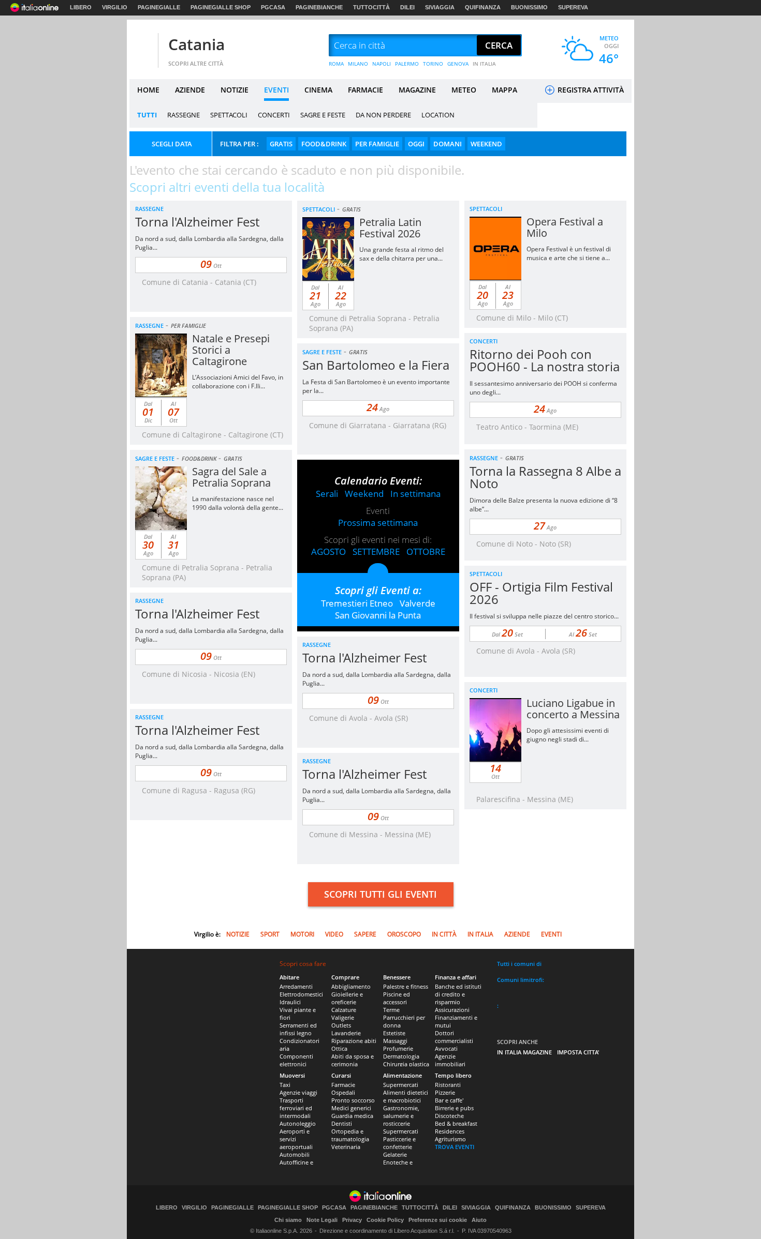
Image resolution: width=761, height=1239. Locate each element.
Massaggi (395, 1041)
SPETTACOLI (228, 114)
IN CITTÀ (444, 934)
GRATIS (281, 143)
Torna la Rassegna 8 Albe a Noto (545, 477)
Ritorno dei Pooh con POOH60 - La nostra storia (545, 360)
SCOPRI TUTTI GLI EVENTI (380, 894)
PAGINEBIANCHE (319, 7)
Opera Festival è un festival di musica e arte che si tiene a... (568, 253)
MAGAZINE (417, 90)
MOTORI (302, 934)
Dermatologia (401, 1056)
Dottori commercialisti (454, 1037)
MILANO (358, 63)
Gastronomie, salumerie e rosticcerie (401, 1115)
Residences (449, 1131)
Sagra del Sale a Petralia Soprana (231, 477)
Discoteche (449, 1116)
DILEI (407, 7)
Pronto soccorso (353, 1100)
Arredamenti (296, 986)
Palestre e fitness (405, 986)
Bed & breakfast (456, 1123)
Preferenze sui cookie (437, 1220)
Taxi (285, 1085)
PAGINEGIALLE (159, 7)
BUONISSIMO (529, 7)
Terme (391, 1010)
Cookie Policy (385, 1220)
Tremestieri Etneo (357, 603)
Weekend (364, 494)
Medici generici (351, 1108)
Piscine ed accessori (396, 998)
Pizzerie (445, 1092)
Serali (327, 494)
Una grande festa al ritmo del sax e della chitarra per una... (401, 254)
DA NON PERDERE (383, 114)
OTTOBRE (425, 551)
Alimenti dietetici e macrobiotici (405, 1096)
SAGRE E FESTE (322, 114)
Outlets (341, 1025)
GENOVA (458, 63)
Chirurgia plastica (406, 1064)
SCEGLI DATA (172, 143)
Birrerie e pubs (454, 1108)
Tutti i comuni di (519, 964)
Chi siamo (288, 1220)
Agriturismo (450, 1139)
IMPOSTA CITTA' (578, 1052)
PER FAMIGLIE (377, 143)
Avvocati (446, 1048)
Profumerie (398, 1048)
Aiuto (479, 1220)
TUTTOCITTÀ (371, 7)
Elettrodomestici (301, 994)
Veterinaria (345, 1147)
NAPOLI (381, 63)
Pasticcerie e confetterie (399, 1143)
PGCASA (273, 7)
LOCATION (438, 114)
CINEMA (318, 90)
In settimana (415, 494)
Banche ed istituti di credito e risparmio (458, 994)
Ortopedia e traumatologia (350, 1135)
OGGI (416, 143)
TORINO (433, 63)
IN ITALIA (484, 63)
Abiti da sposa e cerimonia (352, 1060)
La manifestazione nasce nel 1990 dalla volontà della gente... (237, 503)
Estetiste (394, 1033)
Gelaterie (395, 1154)
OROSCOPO (404, 934)
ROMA (336, 63)
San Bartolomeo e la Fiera (375, 364)
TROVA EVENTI (454, 1147)
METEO (463, 90)
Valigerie (342, 1017)
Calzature (343, 1010)
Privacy (352, 1220)
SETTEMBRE (376, 551)
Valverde (417, 603)
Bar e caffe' (449, 1100)
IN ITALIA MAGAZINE (524, 1052)
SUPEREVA (573, 7)
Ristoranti (448, 1085)
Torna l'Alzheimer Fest (197, 221)
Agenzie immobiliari (450, 1060)
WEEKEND (486, 143)
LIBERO (81, 7)
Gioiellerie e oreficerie (347, 998)
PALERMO (407, 63)
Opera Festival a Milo (564, 227)
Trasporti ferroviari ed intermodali (296, 1108)
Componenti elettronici (296, 1060)
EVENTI (276, 90)
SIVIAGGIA (440, 7)
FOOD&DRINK (323, 143)
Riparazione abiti (353, 1041)
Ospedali (343, 1092)
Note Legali (322, 1220)
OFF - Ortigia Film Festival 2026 (541, 593)
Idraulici (290, 1002)
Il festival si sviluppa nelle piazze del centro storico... (544, 616)
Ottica (339, 1048)
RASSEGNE (183, 114)
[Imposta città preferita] (142, 46)
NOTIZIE (234, 90)
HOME (148, 90)
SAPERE (365, 934)
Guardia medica (352, 1116)
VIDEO (334, 934)
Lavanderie (346, 1033)
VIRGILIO (114, 7)
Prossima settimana (378, 522)
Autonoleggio (298, 1123)
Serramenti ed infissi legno (298, 1029)
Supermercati (400, 1085)
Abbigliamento (351, 986)
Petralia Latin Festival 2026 (390, 227)
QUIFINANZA (483, 7)
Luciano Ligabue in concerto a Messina (573, 708)
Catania (196, 44)
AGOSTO (328, 551)
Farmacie (343, 1085)
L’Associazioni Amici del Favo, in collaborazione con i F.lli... (237, 381)
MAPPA (504, 90)
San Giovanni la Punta (378, 615)
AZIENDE (190, 90)
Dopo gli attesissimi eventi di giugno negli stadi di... (567, 735)
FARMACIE (365, 90)
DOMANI (447, 143)
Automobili (295, 1154)
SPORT (270, 934)
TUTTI (147, 114)
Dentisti (341, 1123)
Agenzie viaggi (298, 1092)
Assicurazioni (452, 1010)
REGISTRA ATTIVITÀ (589, 90)
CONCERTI (274, 114)
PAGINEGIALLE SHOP (221, 7)
